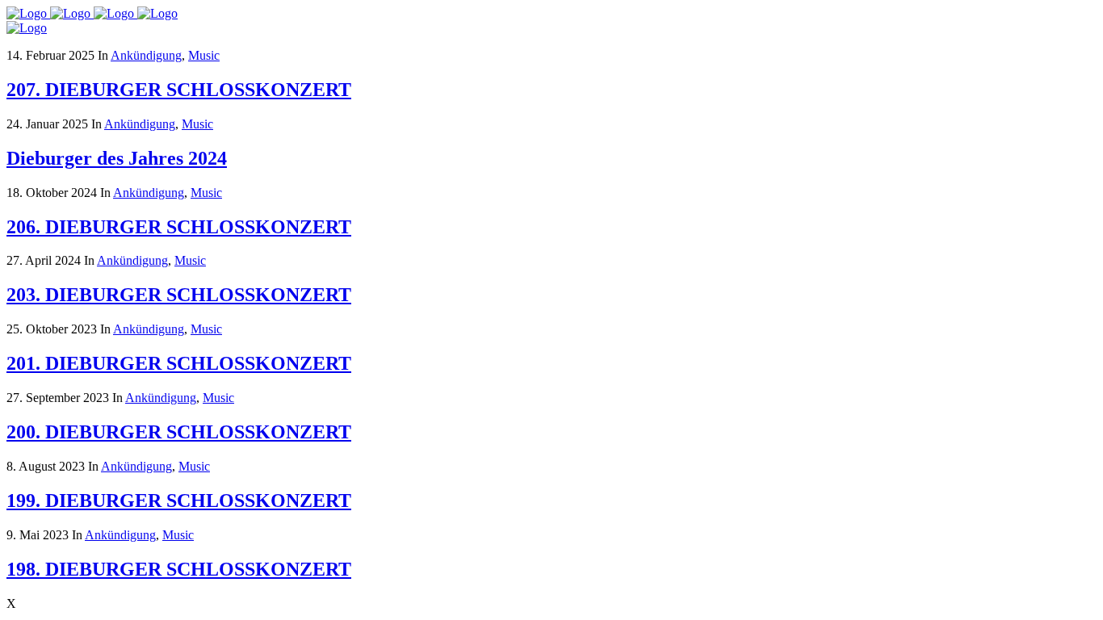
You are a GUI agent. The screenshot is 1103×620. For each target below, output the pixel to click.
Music (204, 55)
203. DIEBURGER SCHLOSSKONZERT (178, 294)
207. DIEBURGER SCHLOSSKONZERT (178, 89)
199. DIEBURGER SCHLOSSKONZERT (178, 500)
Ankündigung (146, 55)
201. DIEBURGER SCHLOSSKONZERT (178, 363)
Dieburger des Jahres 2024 (116, 158)
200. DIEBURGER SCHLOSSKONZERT (178, 431)
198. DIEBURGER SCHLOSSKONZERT (178, 569)
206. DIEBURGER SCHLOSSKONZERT (178, 226)
